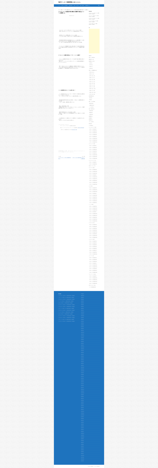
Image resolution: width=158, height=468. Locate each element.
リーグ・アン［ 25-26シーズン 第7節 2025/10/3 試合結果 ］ (66, 319)
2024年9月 (82, 317)
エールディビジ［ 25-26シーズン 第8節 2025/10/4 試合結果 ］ (66, 306)
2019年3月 (82, 427)
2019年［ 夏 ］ (91, 88)
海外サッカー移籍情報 (64, 5)
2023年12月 (82, 332)
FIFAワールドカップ (91, 285)
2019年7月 (82, 420)
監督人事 (90, 103)
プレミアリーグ (91, 167)
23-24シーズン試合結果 (92, 132)
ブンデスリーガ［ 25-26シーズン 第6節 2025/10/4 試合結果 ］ (66, 310)
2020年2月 (82, 407)
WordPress (92, 466)
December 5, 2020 (74, 129)
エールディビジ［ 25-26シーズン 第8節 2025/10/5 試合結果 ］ (66, 295)
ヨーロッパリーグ (91, 143)
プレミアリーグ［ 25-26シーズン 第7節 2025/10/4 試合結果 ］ (66, 315)
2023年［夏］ (91, 72)
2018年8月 (82, 440)
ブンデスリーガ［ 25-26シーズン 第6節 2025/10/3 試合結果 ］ (66, 321)
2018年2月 (82, 451)
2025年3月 (82, 306)
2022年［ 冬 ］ (91, 77)
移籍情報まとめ (87, 5)
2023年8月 (82, 339)
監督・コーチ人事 (76, 5)
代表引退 (90, 114)
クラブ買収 (90, 125)
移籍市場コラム (91, 59)
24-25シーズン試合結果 (92, 147)
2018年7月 (82, 442)
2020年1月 (82, 409)
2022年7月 (82, 354)
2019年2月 (82, 429)
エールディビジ (91, 239)
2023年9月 (82, 337)
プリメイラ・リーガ (91, 274)
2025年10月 (82, 295)
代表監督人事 (91, 105)
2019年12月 (82, 411)
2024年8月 (82, 319)
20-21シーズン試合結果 (92, 136)
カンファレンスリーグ (92, 160)
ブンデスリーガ (91, 222)
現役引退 (90, 110)
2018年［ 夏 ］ (91, 92)
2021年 (90, 64)
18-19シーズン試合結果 (92, 156)
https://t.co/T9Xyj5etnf (81, 127)
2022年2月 (82, 363)
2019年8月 (82, 418)
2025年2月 (82, 308)
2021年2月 (82, 385)
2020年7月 (82, 398)
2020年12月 (82, 389)
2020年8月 (82, 396)
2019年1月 (82, 431)
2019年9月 (82, 416)
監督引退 (90, 112)
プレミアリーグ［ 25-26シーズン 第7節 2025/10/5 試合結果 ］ (66, 304)
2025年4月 (82, 304)
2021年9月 (82, 372)
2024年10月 (82, 315)
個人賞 (90, 123)
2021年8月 (82, 374)
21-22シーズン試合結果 (92, 134)
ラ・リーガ (90, 204)
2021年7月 (82, 376)
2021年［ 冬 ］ (91, 81)
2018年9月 (82, 438)
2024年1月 (82, 330)
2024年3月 (82, 326)
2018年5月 (82, 446)
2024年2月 (82, 328)
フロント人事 (90, 121)
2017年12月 (82, 455)
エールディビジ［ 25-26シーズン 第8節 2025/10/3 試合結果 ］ (66, 317)
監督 (90, 99)
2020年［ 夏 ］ (91, 83)
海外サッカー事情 (91, 57)
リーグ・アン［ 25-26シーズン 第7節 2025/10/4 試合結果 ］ (66, 308)
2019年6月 (82, 422)
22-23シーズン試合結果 (92, 193)
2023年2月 (82, 343)
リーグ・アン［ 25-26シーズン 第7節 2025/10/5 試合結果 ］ (66, 297)
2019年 (90, 68)
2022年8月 (82, 352)
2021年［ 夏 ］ (91, 79)
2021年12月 (82, 367)
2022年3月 (82, 361)
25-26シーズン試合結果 (92, 145)
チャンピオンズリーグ (92, 127)
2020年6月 (82, 400)
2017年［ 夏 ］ (91, 94)
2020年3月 (82, 405)
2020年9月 (82, 394)
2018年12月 (82, 433)
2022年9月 (82, 350)
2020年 (90, 66)
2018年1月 (82, 453)
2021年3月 (82, 383)
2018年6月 (82, 444)
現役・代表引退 (82, 5)
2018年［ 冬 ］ (91, 90)
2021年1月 (82, 387)
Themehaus (98, 466)
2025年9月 (82, 297)
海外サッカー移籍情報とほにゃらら (69, 2)
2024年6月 (82, 321)
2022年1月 (82, 365)
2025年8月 (82, 299)
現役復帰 (90, 116)
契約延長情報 (70, 5)
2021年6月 (82, 378)
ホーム (59, 5)
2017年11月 (82, 457)
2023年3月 (82, 341)
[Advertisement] (71, 22)
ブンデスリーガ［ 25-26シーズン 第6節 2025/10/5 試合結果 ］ (66, 299)
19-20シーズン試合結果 (92, 138)
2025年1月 (82, 310)
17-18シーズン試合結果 (92, 158)
